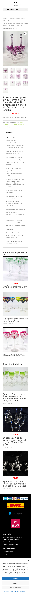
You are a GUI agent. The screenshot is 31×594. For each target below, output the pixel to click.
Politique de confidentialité (20, 591)
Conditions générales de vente (11, 539)
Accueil (5, 18)
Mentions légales (8, 542)
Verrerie (12, 124)
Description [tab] (9, 132)
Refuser (15, 583)
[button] (28, 560)
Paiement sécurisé (8, 551)
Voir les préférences (15, 587)
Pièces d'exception (14, 18)
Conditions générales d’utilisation (12, 537)
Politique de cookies (8, 591)
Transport (6, 554)
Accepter (15, 578)
